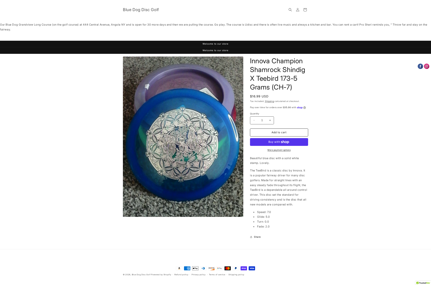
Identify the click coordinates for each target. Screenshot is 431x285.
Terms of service (217, 274)
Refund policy (181, 274)
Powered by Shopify (161, 274)
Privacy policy (199, 274)
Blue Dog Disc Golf (141, 274)
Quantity (254, 113)
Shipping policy (236, 274)
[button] (290, 9)
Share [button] (257, 236)
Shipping (269, 101)
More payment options (279, 150)
